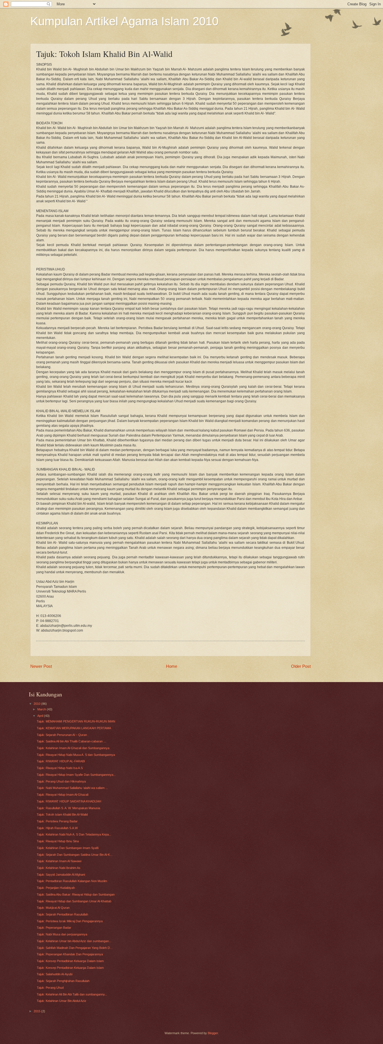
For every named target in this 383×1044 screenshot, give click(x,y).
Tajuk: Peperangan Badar (54, 927)
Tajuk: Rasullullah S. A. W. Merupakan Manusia (68, 808)
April (40, 715)
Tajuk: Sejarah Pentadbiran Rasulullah (62, 914)
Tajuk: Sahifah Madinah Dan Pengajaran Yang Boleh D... (74, 947)
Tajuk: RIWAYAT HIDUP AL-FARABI (61, 761)
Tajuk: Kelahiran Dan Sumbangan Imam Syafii (67, 848)
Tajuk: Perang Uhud (50, 987)
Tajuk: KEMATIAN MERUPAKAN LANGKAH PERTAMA (74, 728)
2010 (37, 703)
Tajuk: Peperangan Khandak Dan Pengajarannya (70, 954)
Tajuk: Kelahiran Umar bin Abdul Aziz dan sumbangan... (74, 941)
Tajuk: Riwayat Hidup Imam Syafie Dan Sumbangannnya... (76, 774)
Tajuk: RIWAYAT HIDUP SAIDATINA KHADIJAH (69, 801)
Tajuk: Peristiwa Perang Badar (57, 821)
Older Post (301, 666)
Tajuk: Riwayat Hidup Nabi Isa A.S (60, 768)
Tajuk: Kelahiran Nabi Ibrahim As (58, 867)
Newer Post (41, 666)
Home (171, 666)
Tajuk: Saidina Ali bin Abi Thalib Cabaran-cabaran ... (71, 741)
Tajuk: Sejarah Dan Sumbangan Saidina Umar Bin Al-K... (74, 854)
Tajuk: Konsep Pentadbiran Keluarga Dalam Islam (70, 961)
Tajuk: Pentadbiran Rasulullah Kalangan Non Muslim (72, 881)
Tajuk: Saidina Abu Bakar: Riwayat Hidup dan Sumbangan (76, 894)
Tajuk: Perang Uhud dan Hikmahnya (61, 781)
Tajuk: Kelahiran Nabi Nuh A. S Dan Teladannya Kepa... (74, 834)
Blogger (213, 1033)
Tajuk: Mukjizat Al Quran (53, 907)
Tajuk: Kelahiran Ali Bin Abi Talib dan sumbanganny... (72, 994)
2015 (37, 1011)
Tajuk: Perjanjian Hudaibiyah (56, 887)
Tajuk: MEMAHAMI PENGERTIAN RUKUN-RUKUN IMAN (76, 721)
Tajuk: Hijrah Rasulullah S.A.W (57, 828)
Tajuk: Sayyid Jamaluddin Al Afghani (61, 874)
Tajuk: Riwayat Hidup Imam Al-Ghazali (62, 794)
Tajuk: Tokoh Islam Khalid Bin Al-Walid (62, 814)
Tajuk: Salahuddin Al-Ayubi (54, 974)
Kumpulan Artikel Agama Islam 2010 (124, 21)
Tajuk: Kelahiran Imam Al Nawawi (59, 861)
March (42, 709)
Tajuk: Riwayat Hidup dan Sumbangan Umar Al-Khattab (74, 901)
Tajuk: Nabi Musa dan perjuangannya (62, 934)
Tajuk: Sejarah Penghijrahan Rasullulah (63, 981)
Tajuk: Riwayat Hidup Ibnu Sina (58, 841)
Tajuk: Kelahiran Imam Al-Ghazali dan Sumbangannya (73, 748)
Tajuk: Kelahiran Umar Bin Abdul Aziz (61, 1000)
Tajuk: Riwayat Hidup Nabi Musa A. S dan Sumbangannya (76, 754)
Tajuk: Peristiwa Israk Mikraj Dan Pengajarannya (70, 921)
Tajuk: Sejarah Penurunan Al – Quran (62, 734)
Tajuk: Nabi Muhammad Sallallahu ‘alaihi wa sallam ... (72, 788)
